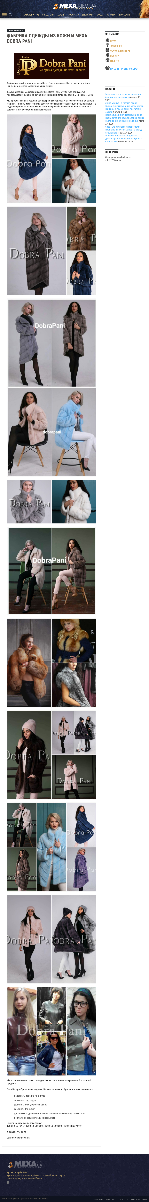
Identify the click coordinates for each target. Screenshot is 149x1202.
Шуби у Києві (111, 1199)
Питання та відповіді (122, 68)
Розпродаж (98, 1199)
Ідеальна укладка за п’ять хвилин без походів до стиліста (123, 95)
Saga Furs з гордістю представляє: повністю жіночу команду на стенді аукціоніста (123, 129)
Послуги (72, 14)
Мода (100, 14)
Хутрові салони (45, 14)
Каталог (27, 14)
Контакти (124, 14)
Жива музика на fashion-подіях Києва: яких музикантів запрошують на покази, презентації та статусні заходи (124, 107)
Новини (111, 14)
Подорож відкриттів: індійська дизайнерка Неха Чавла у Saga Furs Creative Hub (123, 138)
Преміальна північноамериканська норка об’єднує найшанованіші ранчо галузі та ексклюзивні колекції (124, 117)
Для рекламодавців (139, 1199)
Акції (61, 14)
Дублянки (123, 1199)
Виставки (87, 14)
